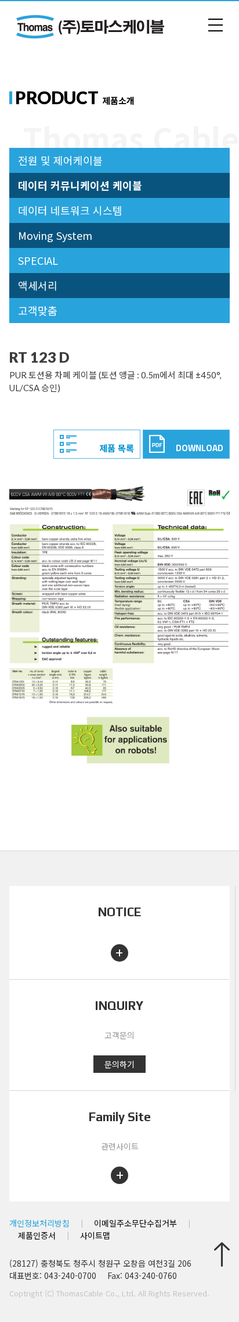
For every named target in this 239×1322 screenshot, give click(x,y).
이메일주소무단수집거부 (135, 1223)
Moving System (55, 235)
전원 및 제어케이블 (60, 160)
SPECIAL (38, 260)
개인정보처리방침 (39, 1223)
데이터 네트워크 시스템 (70, 210)
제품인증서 (37, 1235)
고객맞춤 (37, 310)
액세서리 (37, 285)
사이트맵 (95, 1235)
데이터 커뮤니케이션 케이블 (80, 185)
